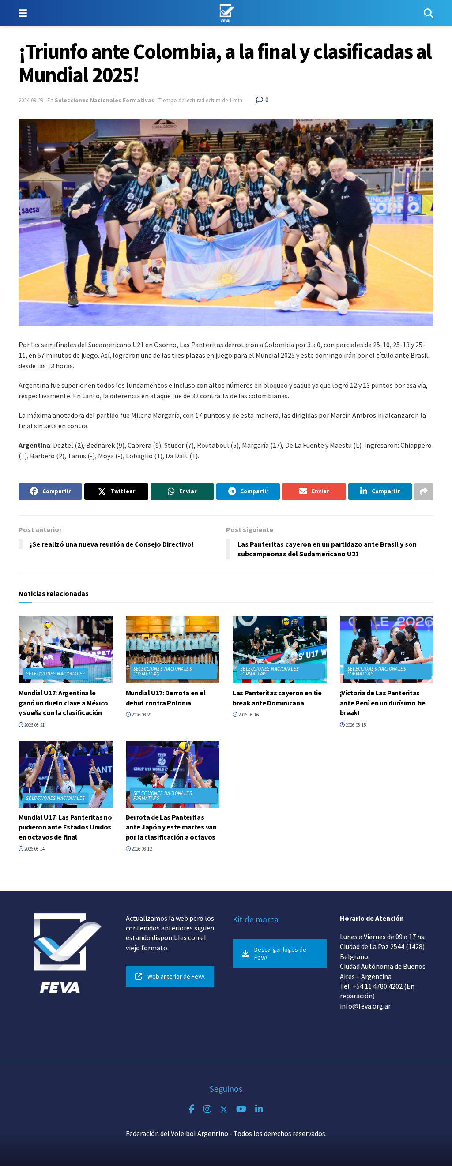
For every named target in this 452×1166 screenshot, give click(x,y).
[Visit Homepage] (225, 13)
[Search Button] (428, 13)
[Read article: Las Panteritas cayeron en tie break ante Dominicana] (280, 649)
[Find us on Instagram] (207, 1109)
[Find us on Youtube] (241, 1109)
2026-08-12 (141, 849)
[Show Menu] (23, 13)
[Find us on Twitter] (223, 1109)
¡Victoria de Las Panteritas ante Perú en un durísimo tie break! (383, 702)
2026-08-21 (34, 725)
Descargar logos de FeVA (280, 953)
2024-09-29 (31, 100)
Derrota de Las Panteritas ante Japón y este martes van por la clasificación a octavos (171, 827)
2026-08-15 (355, 725)
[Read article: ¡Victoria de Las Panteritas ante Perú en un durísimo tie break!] (387, 649)
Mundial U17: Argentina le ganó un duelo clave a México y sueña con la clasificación (63, 702)
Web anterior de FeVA (176, 976)
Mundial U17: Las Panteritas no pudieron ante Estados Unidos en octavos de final (65, 827)
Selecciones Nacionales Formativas (104, 100)
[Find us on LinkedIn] (259, 1109)
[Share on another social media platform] (423, 491)
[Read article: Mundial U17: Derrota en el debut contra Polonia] (173, 649)
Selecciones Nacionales (55, 674)
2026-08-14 (34, 849)
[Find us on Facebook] (192, 1109)
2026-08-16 (248, 715)
